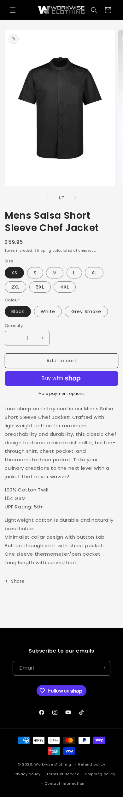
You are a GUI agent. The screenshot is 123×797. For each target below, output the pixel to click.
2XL (15, 287)
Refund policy (91, 764)
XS (14, 273)
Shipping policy (100, 774)
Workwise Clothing (52, 764)
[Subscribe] (103, 668)
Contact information (64, 783)
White (48, 311)
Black (17, 311)
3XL (40, 287)
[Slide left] (48, 198)
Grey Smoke (86, 311)
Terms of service (62, 774)
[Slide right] (75, 198)
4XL (64, 287)
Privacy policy (27, 774)
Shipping (42, 250)
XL (94, 273)
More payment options (61, 393)
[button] (13, 10)
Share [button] (18, 581)
